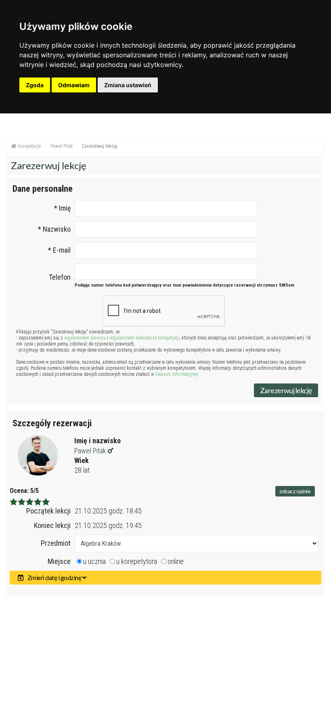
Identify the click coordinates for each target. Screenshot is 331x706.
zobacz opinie (295, 491)
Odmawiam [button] (74, 85)
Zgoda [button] (35, 85)
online (176, 561)
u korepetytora (136, 561)
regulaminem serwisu (85, 338)
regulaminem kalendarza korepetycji (144, 338)
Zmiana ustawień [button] (127, 85)
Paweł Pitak (91, 450)
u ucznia (94, 561)
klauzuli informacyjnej (176, 374)
